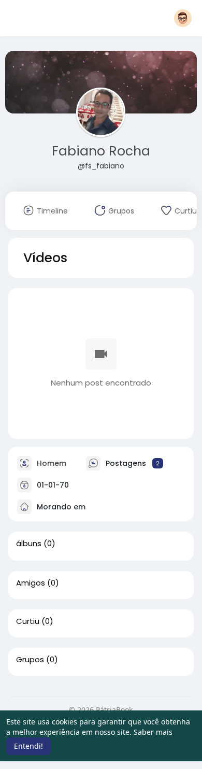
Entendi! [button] (28, 746)
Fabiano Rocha (101, 151)
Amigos (30, 583)
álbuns (28, 543)
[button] (183, 18)
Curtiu (27, 621)
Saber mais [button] (153, 732)
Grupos (30, 660)
